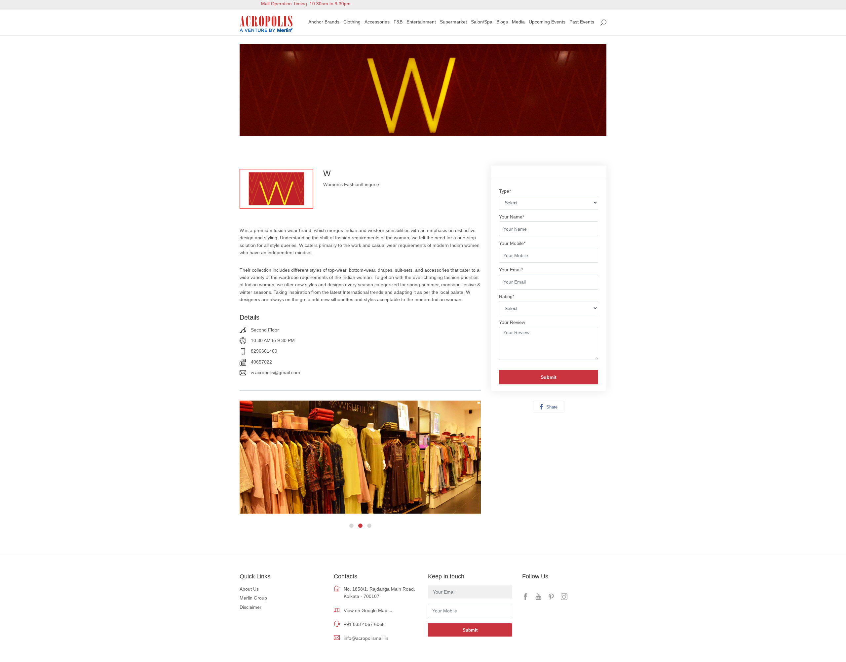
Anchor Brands (323, 21)
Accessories (377, 21)
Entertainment (421, 21)
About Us (249, 589)
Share (551, 407)
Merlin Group (253, 598)
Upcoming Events (547, 21)
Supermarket (453, 21)
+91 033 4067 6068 (364, 624)
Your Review (512, 322)
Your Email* (511, 269)
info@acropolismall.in (366, 638)
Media (518, 21)
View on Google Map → (368, 610)
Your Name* (511, 216)
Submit (549, 377)
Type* (505, 191)
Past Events (581, 21)
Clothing (352, 21)
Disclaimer (250, 607)
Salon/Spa (481, 21)
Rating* (506, 296)
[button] (351, 525)
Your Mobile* (512, 243)
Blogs (502, 21)
